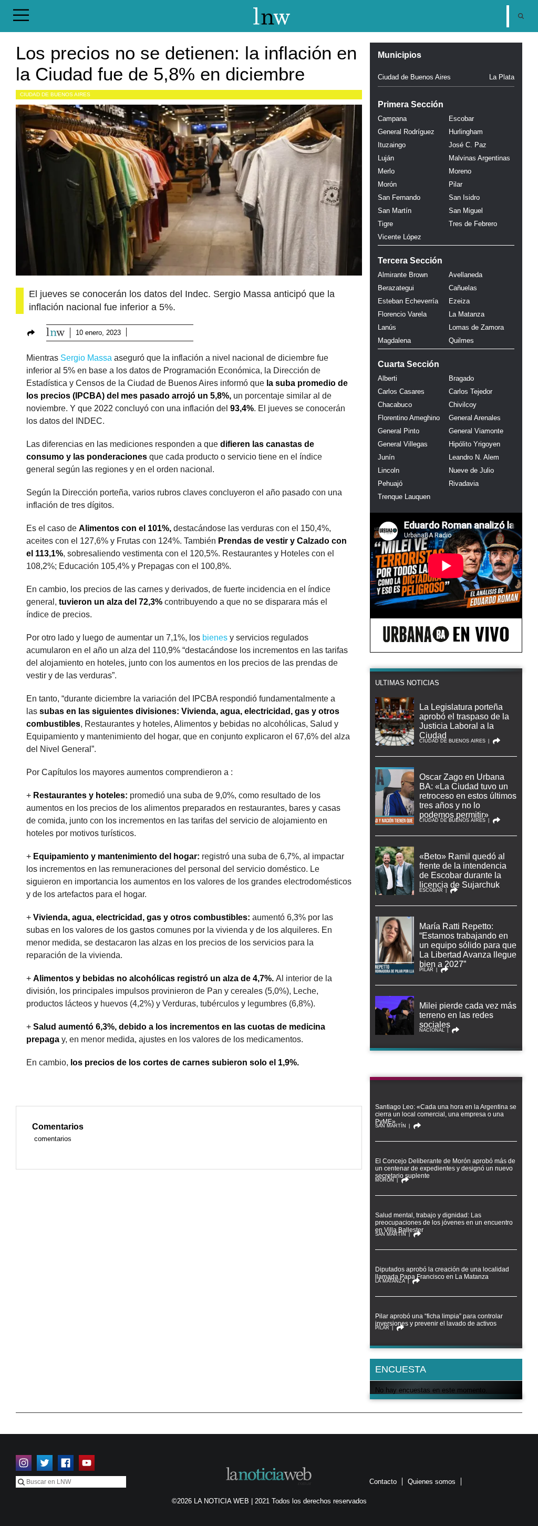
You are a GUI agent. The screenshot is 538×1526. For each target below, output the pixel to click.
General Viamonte (476, 431)
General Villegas (403, 444)
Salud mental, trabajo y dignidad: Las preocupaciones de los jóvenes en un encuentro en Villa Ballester (444, 1223)
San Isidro (464, 197)
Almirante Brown (403, 275)
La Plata (501, 77)
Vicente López (399, 237)
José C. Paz (468, 145)
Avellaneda (465, 275)
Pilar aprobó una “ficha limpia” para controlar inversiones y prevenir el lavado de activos (439, 1320)
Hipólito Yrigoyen (474, 444)
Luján (386, 158)
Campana (392, 119)
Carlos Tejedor (470, 391)
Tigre (385, 224)
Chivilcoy (463, 405)
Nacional (431, 1030)
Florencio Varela (402, 314)
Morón (387, 184)
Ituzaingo (392, 145)
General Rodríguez (406, 132)
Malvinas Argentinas (479, 158)
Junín (386, 457)
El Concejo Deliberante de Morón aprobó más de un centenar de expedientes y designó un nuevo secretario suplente (445, 1168)
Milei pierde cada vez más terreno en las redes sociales (467, 1015)
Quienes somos (432, 1482)
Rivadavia (464, 483)
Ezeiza (459, 301)
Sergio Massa (86, 357)
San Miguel (466, 211)
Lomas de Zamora (476, 327)
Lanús (387, 327)
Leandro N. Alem (474, 457)
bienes (213, 637)
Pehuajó (390, 483)
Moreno (460, 171)
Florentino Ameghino (409, 418)
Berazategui (396, 288)
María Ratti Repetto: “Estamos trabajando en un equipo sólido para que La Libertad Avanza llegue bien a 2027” (467, 945)
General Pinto (398, 431)
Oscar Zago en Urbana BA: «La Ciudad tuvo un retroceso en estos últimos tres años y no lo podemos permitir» (467, 795)
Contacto (383, 1482)
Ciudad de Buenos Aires (55, 94)
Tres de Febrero (473, 224)
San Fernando (399, 197)
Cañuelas (463, 288)
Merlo (386, 171)
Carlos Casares (401, 391)
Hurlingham (466, 132)
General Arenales (475, 418)
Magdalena (394, 340)
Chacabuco (395, 405)
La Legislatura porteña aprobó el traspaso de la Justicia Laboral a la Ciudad (464, 721)
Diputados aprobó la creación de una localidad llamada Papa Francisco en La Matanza (442, 1273)
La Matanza (466, 314)
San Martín (394, 211)
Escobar (461, 119)
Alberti (387, 378)
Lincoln (388, 470)
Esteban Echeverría (408, 301)
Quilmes (461, 340)
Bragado (461, 378)
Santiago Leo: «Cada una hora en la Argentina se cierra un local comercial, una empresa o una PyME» (445, 1114)
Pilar (455, 184)
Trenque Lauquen (404, 497)
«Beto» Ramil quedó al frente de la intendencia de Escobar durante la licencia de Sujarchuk (462, 870)
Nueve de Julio (471, 470)
